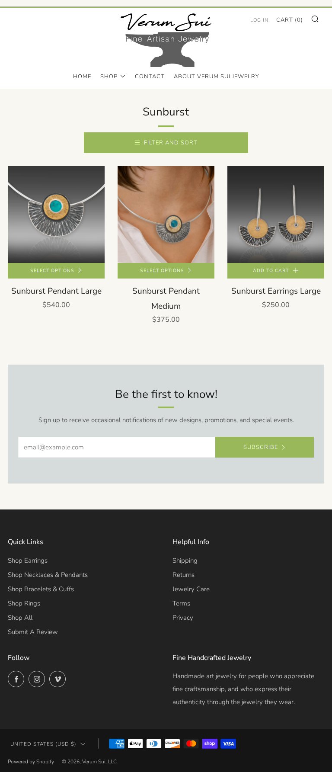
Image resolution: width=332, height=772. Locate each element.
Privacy (182, 617)
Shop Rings (24, 603)
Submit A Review (33, 632)
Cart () (289, 20)
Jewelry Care (191, 589)
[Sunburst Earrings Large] (275, 214)
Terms (181, 603)
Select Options (52, 270)
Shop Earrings (28, 560)
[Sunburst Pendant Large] (56, 214)
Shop (109, 76)
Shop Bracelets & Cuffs (41, 589)
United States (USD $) (43, 743)
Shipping (185, 560)
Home (82, 76)
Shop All (20, 617)
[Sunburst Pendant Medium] (166, 214)
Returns (183, 574)
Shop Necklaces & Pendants (48, 574)
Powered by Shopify (31, 761)
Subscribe (260, 447)
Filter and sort (171, 143)
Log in (259, 20)
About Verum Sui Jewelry (216, 76)
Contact (150, 76)
